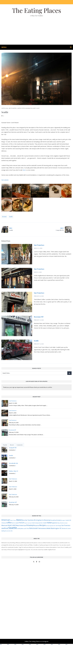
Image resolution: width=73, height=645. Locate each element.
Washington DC (56, 528)
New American (21, 525)
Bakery (19, 519)
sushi (25, 528)
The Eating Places (36, 10)
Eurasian (4, 216)
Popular (5, 445)
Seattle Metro (13, 108)
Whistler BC (65, 528)
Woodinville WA (8, 531)
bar (24, 520)
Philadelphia (31, 525)
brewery (59, 520)
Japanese (54, 523)
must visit (11, 525)
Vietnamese (42, 528)
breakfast (53, 520)
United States (21, 108)
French (21, 523)
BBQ (32, 520)
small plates (20, 528)
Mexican (4, 525)
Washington (29, 108)
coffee (9, 522)
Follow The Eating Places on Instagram (36, 641)
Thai (28, 528)
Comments (20, 445)
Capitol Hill (4, 108)
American (5, 520)
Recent (12, 445)
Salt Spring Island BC (50, 525)
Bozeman (47, 520)
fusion (25, 523)
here (24, 170)
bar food (28, 520)
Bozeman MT (39, 317)
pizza (37, 525)
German (30, 523)
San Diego (58, 525)
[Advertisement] (36, 31)
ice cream (43, 523)
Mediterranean (63, 523)
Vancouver (33, 528)
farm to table (15, 523)
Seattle (11, 216)
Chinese (3, 523)
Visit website (5, 180)
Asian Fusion (13, 520)
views (48, 528)
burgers (63, 520)
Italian (49, 522)
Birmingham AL (39, 520)
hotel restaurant (36, 523)
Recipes (42, 525)
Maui (59, 523)
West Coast (36, 108)
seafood (4, 528)
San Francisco (39, 245)
